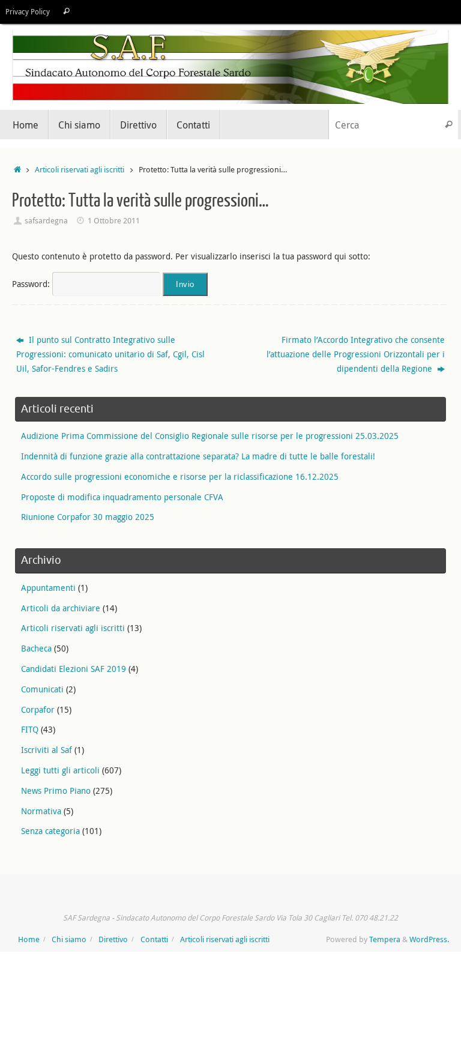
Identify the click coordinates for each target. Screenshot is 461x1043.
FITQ (29, 729)
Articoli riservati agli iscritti (79, 170)
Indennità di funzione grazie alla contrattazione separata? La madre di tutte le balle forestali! (198, 456)
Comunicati (42, 689)
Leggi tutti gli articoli (60, 770)
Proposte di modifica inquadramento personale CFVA (122, 497)
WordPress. (429, 939)
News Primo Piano (56, 790)
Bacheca (36, 648)
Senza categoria (50, 830)
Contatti (154, 939)
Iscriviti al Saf (46, 749)
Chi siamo (69, 939)
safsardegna (46, 221)
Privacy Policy (27, 11)
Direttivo (113, 939)
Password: (32, 283)
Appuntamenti (48, 587)
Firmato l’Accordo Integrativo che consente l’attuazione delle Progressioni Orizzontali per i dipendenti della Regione (356, 354)
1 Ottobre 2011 (114, 221)
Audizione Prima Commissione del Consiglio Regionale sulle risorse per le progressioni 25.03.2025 (210, 435)
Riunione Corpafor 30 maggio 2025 (87, 516)
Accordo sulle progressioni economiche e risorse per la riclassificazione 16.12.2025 (180, 476)
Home (29, 939)
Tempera (384, 939)
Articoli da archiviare (60, 608)
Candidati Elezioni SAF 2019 (73, 668)
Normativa (41, 811)
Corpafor (38, 709)
